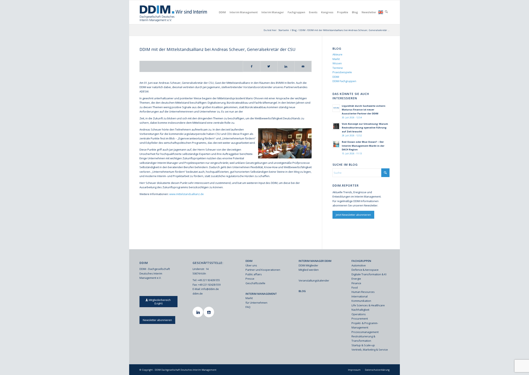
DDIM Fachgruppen (344, 81)
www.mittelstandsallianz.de (186, 194)
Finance (356, 283)
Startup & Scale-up (363, 345)
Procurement (359, 318)
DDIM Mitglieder (308, 265)
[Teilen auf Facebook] (251, 66)
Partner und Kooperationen (262, 270)
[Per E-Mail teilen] (302, 66)
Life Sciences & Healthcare (368, 305)
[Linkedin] (198, 312)
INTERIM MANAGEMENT (261, 294)
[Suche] (386, 12)
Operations (358, 314)
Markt (336, 59)
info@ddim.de (210, 289)
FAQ (247, 307)
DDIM (335, 77)
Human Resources (363, 292)
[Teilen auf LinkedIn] (286, 66)
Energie (356, 278)
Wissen (337, 63)
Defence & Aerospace (365, 270)
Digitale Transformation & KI (368, 274)
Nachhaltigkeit (360, 310)
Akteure (337, 54)
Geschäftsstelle (255, 283)
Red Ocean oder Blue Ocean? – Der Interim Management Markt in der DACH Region (363, 145)
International (359, 296)
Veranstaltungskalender (314, 280)
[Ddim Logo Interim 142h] (173, 12)
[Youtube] (209, 312)
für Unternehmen (256, 302)
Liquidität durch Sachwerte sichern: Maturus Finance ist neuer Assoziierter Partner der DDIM (364, 109)
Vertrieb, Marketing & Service (369, 349)
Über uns (251, 265)
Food (354, 287)
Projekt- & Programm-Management (364, 325)
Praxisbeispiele (342, 72)
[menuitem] (222, 12)
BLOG (302, 291)
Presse (249, 278)
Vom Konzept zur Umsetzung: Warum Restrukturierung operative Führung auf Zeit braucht (365, 127)
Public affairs (253, 274)
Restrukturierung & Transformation (363, 338)
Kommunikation (361, 301)
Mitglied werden (309, 270)
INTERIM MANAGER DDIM (315, 261)
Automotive (358, 265)
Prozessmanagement (365, 332)
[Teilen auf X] (268, 66)
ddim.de (198, 293)
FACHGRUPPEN (361, 261)
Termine (337, 68)
